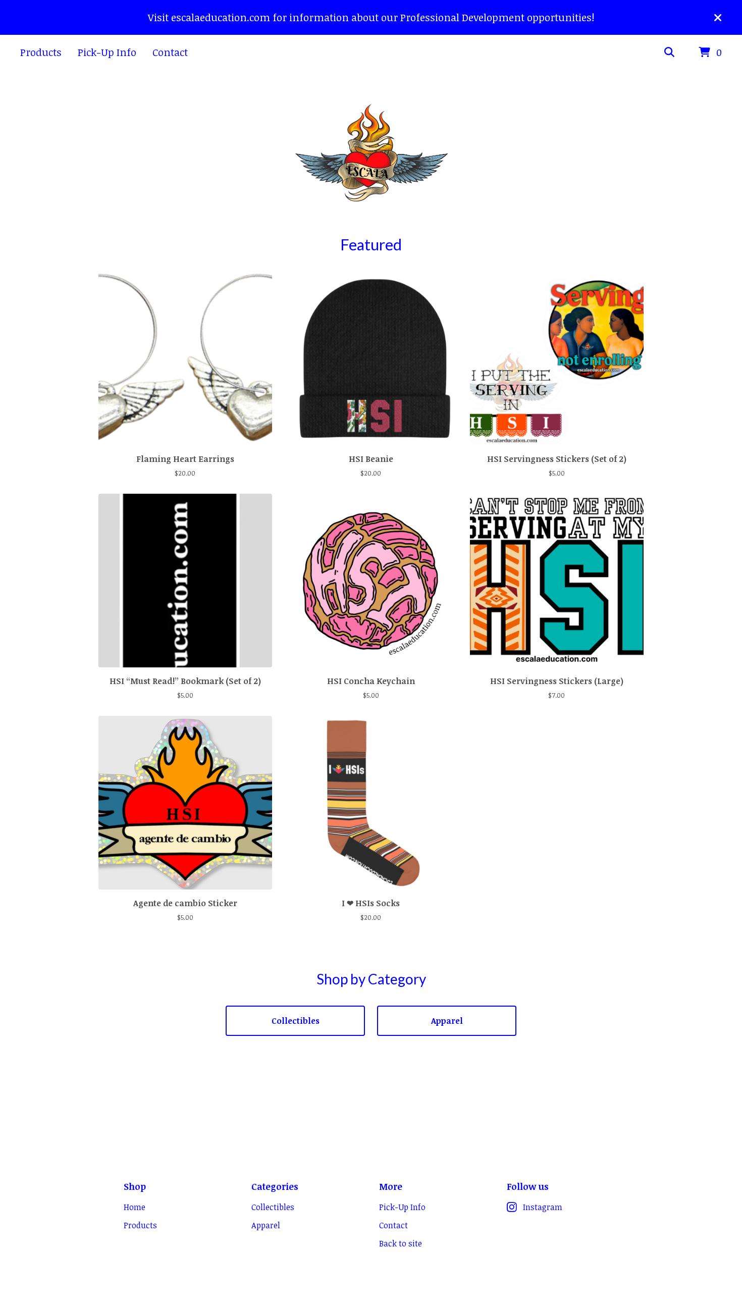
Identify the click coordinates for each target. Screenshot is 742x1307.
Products (41, 52)
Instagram (542, 1207)
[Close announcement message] (718, 18)
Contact (170, 52)
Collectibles (296, 1020)
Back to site (400, 1243)
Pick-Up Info (107, 52)
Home (134, 1207)
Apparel (447, 1020)
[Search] (669, 52)
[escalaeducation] (371, 152)
